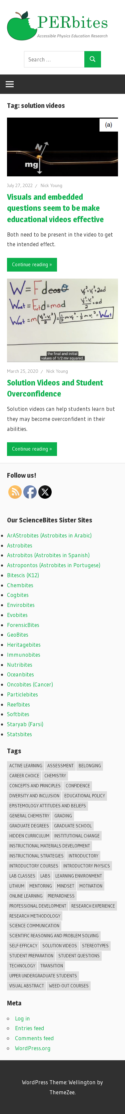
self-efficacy (23, 945)
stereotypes (95, 945)
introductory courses (33, 865)
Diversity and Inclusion (34, 795)
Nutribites (19, 664)
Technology (22, 965)
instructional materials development (49, 845)
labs (45, 876)
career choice (24, 775)
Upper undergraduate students (43, 975)
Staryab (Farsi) (25, 724)
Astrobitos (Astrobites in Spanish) (48, 555)
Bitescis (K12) (23, 575)
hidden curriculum (29, 835)
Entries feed (29, 1027)
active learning (25, 765)
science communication (34, 925)
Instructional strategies (36, 855)
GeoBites (17, 634)
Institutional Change (77, 835)
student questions (79, 955)
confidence (78, 785)
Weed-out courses (69, 985)
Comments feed (34, 1038)
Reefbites (18, 704)
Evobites (17, 614)
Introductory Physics (86, 865)
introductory (83, 855)
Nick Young (51, 185)
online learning (26, 896)
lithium (16, 886)
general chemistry (29, 815)
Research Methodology (34, 916)
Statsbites (19, 734)
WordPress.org (33, 1048)
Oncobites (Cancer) (30, 684)
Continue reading (30, 264)
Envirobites (21, 604)
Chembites (20, 585)
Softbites (18, 714)
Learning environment (78, 876)
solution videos (59, 945)
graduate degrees (29, 825)
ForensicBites (23, 624)
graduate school (73, 825)
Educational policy (84, 795)
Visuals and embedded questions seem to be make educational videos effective (55, 208)
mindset (65, 886)
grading (63, 815)
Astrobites (19, 545)
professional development (37, 906)
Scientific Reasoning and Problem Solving (54, 935)
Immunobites (23, 654)
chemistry (55, 775)
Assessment (60, 765)
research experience (93, 906)
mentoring (40, 886)
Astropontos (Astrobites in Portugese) (53, 565)
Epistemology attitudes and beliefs (47, 805)
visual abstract (26, 985)
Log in (22, 1018)
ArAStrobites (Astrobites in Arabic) (49, 535)
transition (51, 965)
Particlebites (22, 694)
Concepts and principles (35, 785)
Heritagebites (24, 644)
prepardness (61, 896)
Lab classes (22, 876)
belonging (90, 765)
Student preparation (31, 955)
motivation (90, 886)
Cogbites (18, 594)
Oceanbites (20, 674)
